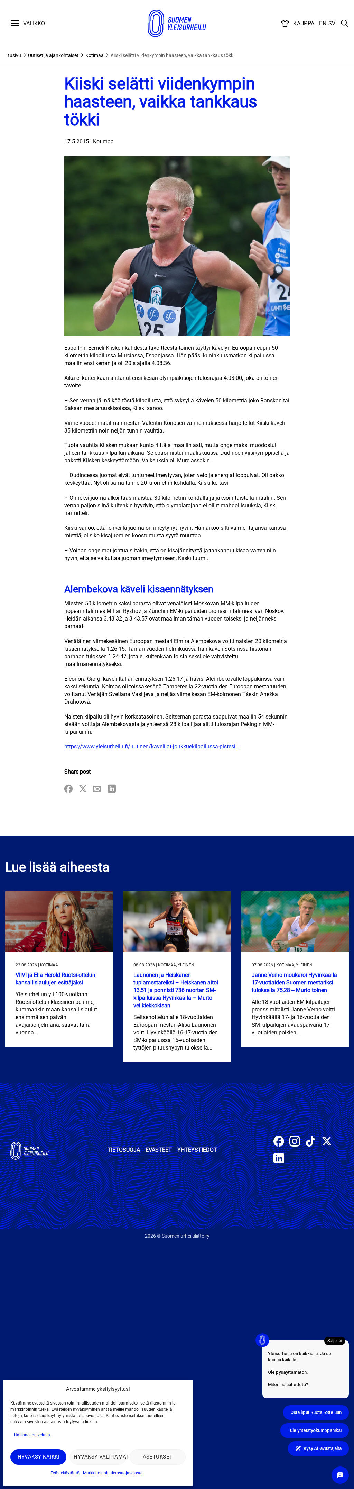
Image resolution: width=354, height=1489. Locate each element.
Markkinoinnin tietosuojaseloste (112, 1473)
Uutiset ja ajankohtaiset (53, 55)
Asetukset (158, 1457)
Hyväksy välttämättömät (100, 1457)
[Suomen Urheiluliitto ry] (177, 23)
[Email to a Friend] (97, 789)
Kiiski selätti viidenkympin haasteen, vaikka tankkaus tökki (172, 55)
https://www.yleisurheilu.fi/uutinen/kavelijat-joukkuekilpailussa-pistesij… (152, 746)
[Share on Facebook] (68, 789)
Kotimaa (94, 55)
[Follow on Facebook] (278, 1142)
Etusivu (13, 55)
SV (332, 23)
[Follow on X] (327, 1142)
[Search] (345, 23)
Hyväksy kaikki (38, 1457)
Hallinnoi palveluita (32, 1435)
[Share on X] (83, 789)
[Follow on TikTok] (310, 1142)
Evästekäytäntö (65, 1473)
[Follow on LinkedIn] (278, 1159)
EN (322, 23)
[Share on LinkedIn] (112, 789)
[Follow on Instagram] (294, 1142)
